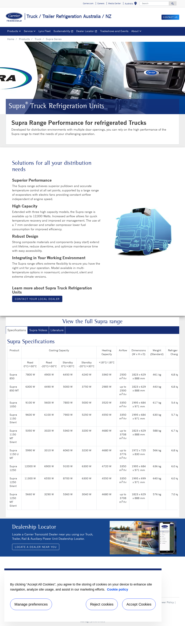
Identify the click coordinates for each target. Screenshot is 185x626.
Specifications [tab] (16, 330)
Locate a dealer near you (36, 546)
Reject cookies (101, 604)
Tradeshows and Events (114, 31)
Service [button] (28, 31)
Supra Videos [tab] (38, 330)
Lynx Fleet (44, 31)
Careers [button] (100, 3)
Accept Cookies (138, 604)
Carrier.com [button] (88, 3)
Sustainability (64, 31)
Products (24, 39)
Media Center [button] (114, 3)
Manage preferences (31, 604)
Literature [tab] (57, 330)
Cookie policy (117, 589)
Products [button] (12, 31)
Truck (38, 39)
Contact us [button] (170, 17)
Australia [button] (131, 4)
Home (10, 39)
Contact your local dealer (37, 298)
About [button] (135, 31)
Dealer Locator (87, 31)
